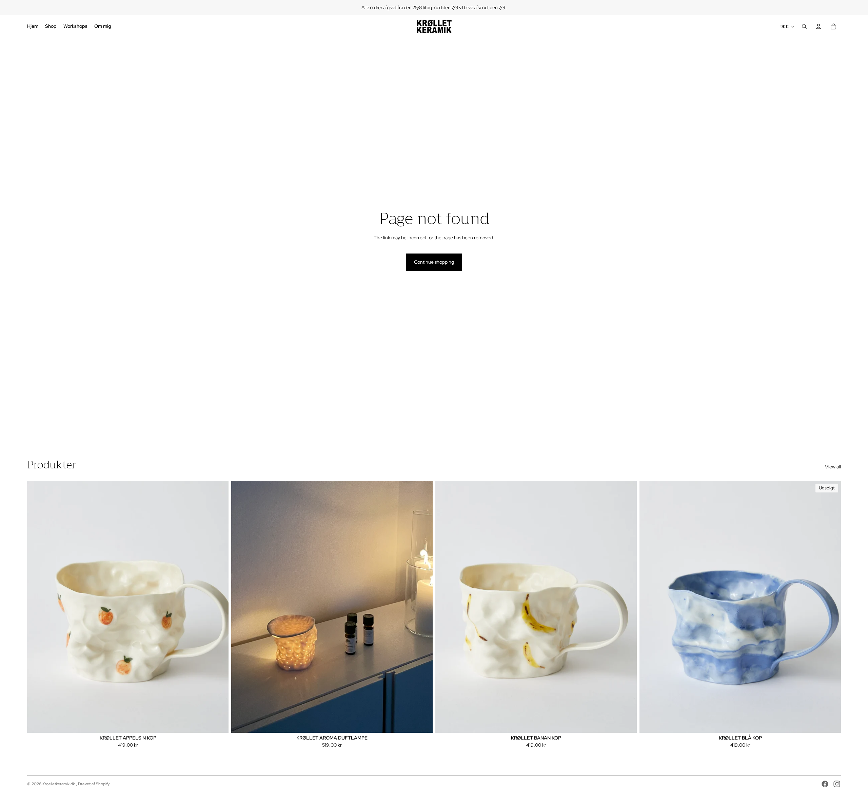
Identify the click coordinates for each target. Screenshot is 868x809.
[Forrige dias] (37, 606)
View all (833, 467)
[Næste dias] (218, 606)
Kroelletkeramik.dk (59, 784)
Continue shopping (434, 262)
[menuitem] (32, 26)
